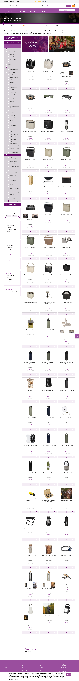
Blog (41, 665)
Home (5, 10)
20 (7, 267)
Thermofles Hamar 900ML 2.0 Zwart (66, 363)
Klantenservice (11, 1)
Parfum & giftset (14, 57)
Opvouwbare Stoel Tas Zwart (30, 528)
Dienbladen (12, 80)
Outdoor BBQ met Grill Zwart (67, 104)
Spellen (12, 123)
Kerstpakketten (25, 664)
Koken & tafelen (12, 72)
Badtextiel (13, 54)
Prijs (28, 57)
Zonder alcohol (9, 283)
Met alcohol (9, 279)
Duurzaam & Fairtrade (11, 229)
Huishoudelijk (13, 178)
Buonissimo (8, 227)
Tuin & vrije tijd (12, 155)
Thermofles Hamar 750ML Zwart (66, 390)
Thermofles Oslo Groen (48, 473)
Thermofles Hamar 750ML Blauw (48, 418)
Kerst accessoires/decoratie (14, 188)
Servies (12, 104)
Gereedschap (13, 161)
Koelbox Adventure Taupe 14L (30, 132)
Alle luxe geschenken (14, 69)
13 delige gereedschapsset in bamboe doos (48, 501)
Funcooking (13, 82)
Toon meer (8, 237)
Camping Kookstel (30, 220)
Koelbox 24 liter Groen (66, 159)
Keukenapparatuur (14, 87)
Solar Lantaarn (48, 528)
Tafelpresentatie (14, 110)
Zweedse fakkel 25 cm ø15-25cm (48, 556)
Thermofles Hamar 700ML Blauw (48, 445)
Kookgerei (13, 92)
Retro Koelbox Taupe (48, 71)
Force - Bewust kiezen (11, 235)
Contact (17, 1)
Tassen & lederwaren (14, 128)
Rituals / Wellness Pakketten (12, 42)
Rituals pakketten (25, 665)
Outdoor (12, 164)
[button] (25, 88)
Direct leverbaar (9, 245)
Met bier (8, 281)
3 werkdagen (9, 253)
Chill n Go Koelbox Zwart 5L (48, 275)
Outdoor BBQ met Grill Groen (49, 104)
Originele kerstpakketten (12, 38)
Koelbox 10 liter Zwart (48, 214)
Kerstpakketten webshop (11, 10)
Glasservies (13, 85)
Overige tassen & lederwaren (14, 142)
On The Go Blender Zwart (66, 132)
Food (7, 233)
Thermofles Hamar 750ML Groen (30, 418)
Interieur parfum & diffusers (13, 181)
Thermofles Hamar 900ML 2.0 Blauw (30, 363)
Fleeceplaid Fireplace (66, 500)
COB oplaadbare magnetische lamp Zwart (66, 616)
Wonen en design (12, 173)
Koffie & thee (13, 90)
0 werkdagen (9, 247)
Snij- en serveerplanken (14, 107)
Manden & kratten (14, 192)
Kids (11, 120)
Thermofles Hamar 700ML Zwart (30, 473)
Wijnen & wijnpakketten (11, 204)
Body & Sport (11, 52)
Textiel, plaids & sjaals (14, 149)
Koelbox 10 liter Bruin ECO (48, 247)
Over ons (6, 1)
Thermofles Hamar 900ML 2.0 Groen (48, 363)
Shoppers (13, 137)
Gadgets (12, 118)
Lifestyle (11, 113)
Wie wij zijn (42, 667)
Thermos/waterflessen (14, 167)
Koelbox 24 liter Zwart (30, 159)
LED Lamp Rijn (30, 621)
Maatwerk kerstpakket (22, 10)
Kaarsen (12, 184)
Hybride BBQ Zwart (66, 76)
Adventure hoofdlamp (66, 556)
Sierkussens (13, 195)
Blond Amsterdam (14, 75)
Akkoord (68, 674)
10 (7, 265)
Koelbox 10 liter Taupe (66, 214)
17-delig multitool (30, 500)
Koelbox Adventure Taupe (30, 302)
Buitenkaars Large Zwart (66, 302)
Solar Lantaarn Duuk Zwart (48, 390)
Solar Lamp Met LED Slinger (66, 418)
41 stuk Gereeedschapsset (30, 445)
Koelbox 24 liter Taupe (48, 159)
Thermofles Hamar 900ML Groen (48, 330)
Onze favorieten (12, 49)
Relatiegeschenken (53, 10)
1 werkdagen (9, 249)
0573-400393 (64, 665)
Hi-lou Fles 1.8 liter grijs (66, 473)
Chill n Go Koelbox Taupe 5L (30, 275)
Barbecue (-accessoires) (13, 158)
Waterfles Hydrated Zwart (66, 528)
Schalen (12, 101)
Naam (31, 57)
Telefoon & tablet (14, 146)
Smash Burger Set (66, 247)
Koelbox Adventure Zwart (66, 275)
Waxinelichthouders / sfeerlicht (14, 197)
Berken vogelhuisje (30, 390)
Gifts (8, 46)
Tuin (11, 170)
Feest (9, 64)
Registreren (63, 6)
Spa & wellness (13, 59)
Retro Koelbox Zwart (30, 71)
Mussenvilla (30, 187)
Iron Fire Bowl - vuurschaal (48, 187)
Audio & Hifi (13, 115)
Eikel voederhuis (49, 616)
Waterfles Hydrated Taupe (30, 556)
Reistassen (13, 132)
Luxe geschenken (12, 67)
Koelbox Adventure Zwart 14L (48, 132)
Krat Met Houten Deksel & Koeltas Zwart (66, 187)
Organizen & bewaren (14, 95)
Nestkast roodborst (30, 330)
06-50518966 (65, 667)
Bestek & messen (14, 77)
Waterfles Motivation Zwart (30, 588)
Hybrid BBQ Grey (30, 104)
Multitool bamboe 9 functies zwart (67, 583)
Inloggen (68, 6)
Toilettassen (14, 139)
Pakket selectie (43, 10)
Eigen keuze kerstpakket (32, 10)
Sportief (12, 62)
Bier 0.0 (8, 277)
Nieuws (41, 664)
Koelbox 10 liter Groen (30, 247)
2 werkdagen (9, 251)
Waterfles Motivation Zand (48, 588)
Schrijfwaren (13, 125)
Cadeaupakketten (25, 670)
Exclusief (8, 231)
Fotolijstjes (13, 175)
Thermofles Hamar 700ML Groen (66, 445)
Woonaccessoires (14, 201)
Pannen (12, 99)
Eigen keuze (6, 665)
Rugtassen (14, 134)
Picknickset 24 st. (66, 335)
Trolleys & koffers (14, 152)
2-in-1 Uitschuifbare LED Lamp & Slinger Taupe (48, 302)
